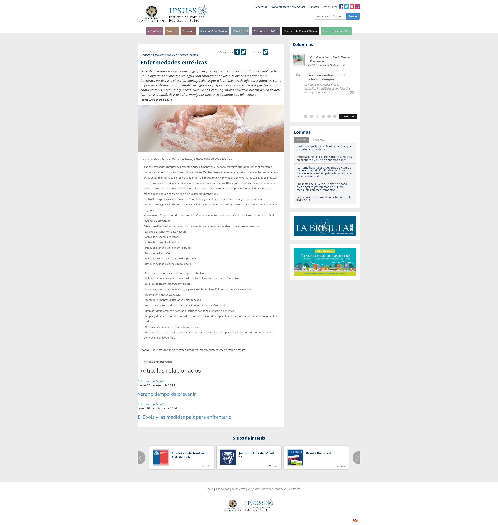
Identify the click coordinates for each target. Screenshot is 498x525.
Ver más (206, 466)
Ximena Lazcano (189, 55)
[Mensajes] (265, 52)
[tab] (301, 140)
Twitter (346, 6)
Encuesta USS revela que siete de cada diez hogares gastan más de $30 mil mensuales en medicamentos (322, 187)
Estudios (172, 31)
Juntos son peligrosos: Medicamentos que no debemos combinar (324, 147)
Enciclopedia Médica (265, 31)
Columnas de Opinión (165, 55)
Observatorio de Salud (336, 31)
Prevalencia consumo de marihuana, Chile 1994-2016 (324, 199)
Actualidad (154, 31)
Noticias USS (240, 31)
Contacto (314, 7)
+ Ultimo (318, 140)
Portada (145, 55)
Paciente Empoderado (213, 31)
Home (209, 489)
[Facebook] (237, 52)
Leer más (348, 116)
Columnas (188, 31)
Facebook (341, 6)
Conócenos (261, 7)
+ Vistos (302, 140)
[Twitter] (243, 52)
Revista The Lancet (318, 453)
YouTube (352, 6)
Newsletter (238, 489)
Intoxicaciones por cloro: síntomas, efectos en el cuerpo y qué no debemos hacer (324, 158)
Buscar (352, 16)
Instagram (357, 6)
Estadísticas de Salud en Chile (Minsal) (188, 455)
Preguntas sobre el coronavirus (288, 7)
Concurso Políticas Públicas (300, 31)
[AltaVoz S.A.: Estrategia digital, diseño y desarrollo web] (355, 520)
